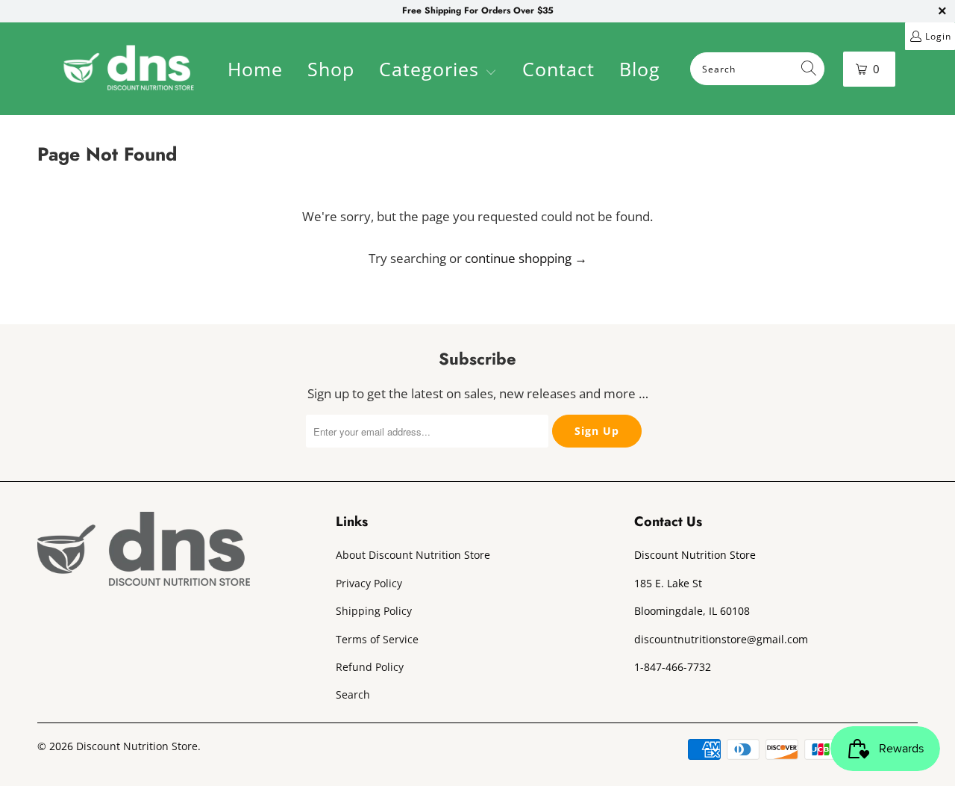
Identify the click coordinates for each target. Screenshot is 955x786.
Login (938, 36)
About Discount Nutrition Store (413, 555)
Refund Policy (370, 667)
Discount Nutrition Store (137, 746)
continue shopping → (526, 258)
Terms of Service (377, 639)
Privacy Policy (369, 583)
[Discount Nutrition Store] (129, 68)
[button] (438, 71)
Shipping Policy (374, 611)
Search (353, 694)
